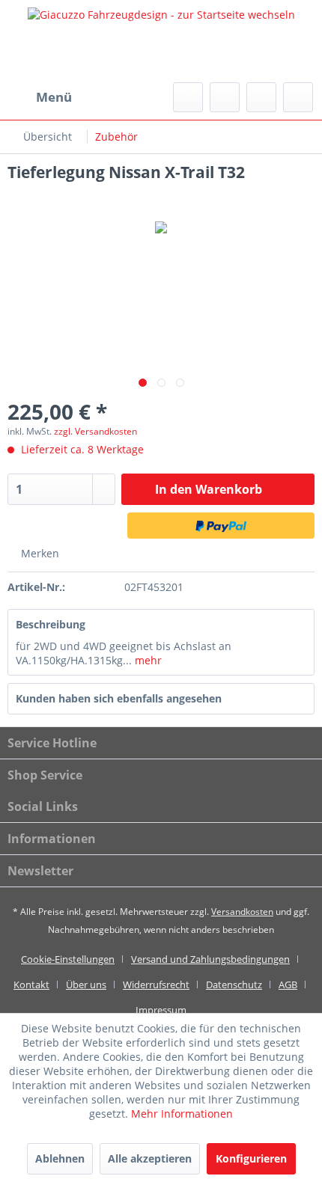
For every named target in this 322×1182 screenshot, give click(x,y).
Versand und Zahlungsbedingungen (210, 959)
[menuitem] (39, 97)
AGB (288, 984)
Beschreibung (50, 624)
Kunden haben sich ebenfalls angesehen (119, 698)
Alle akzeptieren (150, 1158)
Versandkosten (242, 911)
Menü (54, 96)
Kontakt (31, 984)
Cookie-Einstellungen (68, 959)
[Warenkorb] (298, 97)
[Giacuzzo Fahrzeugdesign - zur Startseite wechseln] (161, 41)
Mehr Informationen (182, 1113)
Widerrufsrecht (156, 984)
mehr (147, 660)
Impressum (161, 1010)
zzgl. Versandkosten (95, 431)
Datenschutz (234, 984)
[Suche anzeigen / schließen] (188, 97)
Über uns (86, 984)
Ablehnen (60, 1158)
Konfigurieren (251, 1158)
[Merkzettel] (225, 97)
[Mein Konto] (261, 97)
